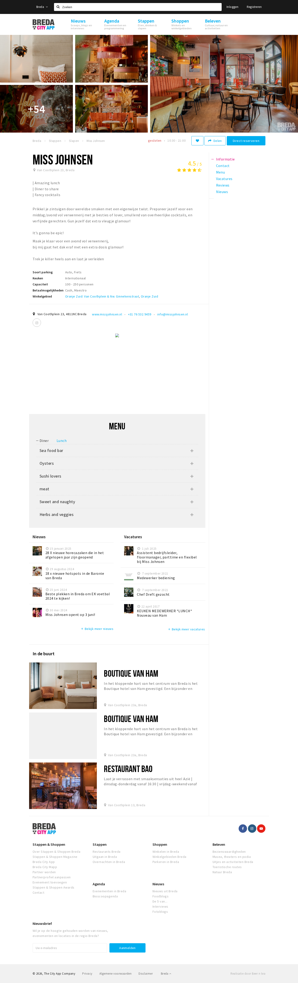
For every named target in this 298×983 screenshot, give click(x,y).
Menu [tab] (220, 172)
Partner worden (44, 872)
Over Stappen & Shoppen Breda (56, 851)
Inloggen (232, 7)
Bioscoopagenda (105, 896)
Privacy (87, 974)
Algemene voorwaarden (115, 974)
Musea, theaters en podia (232, 857)
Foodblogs (160, 896)
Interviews (160, 906)
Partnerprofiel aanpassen (52, 877)
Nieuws (158, 884)
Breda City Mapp (45, 867)
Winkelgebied (42, 296)
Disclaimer (146, 974)
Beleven (219, 844)
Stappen (100, 844)
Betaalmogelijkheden (48, 290)
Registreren (254, 7)
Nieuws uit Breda (165, 891)
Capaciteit (40, 284)
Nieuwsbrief (42, 923)
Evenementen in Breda (109, 891)
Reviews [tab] (223, 185)
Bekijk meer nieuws (97, 629)
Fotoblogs (160, 911)
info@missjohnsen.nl (172, 314)
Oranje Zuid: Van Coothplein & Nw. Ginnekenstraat (102, 296)
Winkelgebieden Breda (169, 857)
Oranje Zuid (149, 296)
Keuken (38, 278)
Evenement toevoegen (50, 882)
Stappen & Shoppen (49, 844)
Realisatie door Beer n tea (247, 974)
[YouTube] (261, 828)
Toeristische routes (227, 867)
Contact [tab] (223, 165)
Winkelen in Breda (165, 851)
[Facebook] (243, 828)
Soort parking (43, 272)
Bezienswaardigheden (229, 851)
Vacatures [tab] (224, 178)
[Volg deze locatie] (197, 140)
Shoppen (159, 844)
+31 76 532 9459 (139, 314)
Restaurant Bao (128, 769)
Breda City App (44, 862)
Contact (38, 892)
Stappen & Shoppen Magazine (55, 857)
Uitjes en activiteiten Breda (233, 862)
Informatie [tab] (225, 159)
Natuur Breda (222, 872)
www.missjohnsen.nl (107, 314)
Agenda (99, 884)
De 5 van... (159, 901)
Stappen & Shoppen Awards (53, 887)
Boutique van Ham (131, 673)
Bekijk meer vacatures (186, 629)
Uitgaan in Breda (105, 857)
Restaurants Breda (107, 851)
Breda (40, 7)
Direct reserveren (246, 141)
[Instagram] (37, 322)
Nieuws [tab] (222, 191)
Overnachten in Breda (109, 862)
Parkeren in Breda (165, 862)
